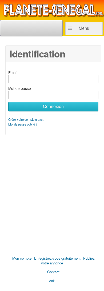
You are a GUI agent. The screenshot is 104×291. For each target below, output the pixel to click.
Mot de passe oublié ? (22, 124)
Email (12, 72)
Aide (52, 280)
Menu (84, 28)
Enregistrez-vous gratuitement (57, 258)
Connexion (53, 106)
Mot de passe (19, 88)
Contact (53, 271)
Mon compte (21, 258)
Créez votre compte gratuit (25, 119)
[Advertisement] (52, 191)
